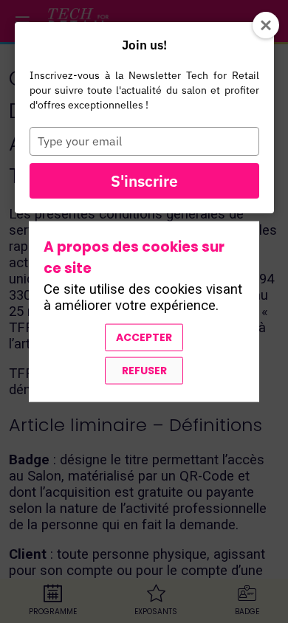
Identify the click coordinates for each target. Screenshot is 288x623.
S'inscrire (144, 181)
